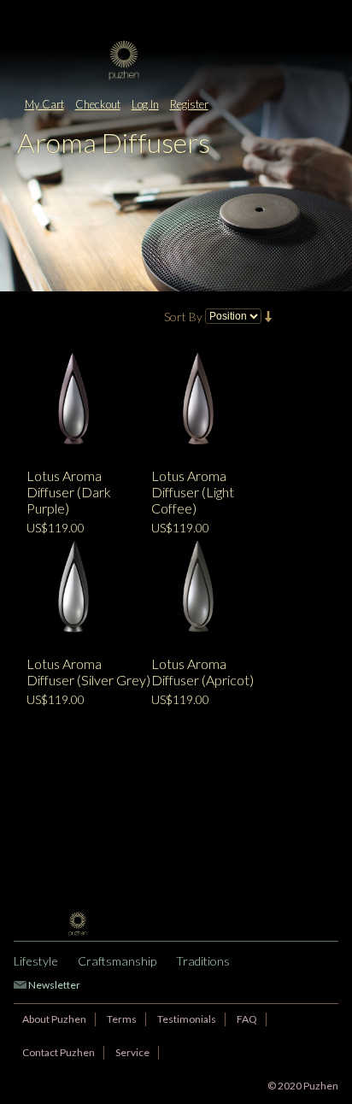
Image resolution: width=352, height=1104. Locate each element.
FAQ (247, 1019)
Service (132, 1052)
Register (189, 104)
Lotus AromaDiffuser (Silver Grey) (88, 671)
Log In (145, 104)
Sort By (183, 316)
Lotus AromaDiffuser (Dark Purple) (68, 491)
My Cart (44, 104)
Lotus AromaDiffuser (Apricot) (202, 671)
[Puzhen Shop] (176, 60)
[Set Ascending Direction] (268, 315)
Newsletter (54, 984)
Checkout (97, 104)
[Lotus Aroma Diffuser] (75, 402)
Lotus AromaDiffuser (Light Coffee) (192, 491)
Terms (122, 1019)
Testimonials (186, 1019)
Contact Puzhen (58, 1052)
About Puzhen (54, 1019)
